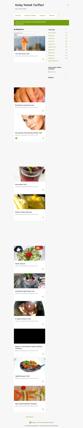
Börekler (51, 15)
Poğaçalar (42, 15)
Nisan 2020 (51, 52)
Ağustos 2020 (52, 47)
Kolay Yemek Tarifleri (29, 5)
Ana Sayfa (18, 15)
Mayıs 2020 (51, 50)
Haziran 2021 (52, 32)
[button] (43, 59)
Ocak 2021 (51, 41)
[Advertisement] (29, 74)
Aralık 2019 (51, 58)
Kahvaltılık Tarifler (30, 15)
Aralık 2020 (51, 44)
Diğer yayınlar (29, 416)
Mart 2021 (51, 38)
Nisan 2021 (51, 35)
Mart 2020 (51, 55)
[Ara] (68, 5)
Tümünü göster (19, 23)
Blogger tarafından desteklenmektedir (42, 422)
